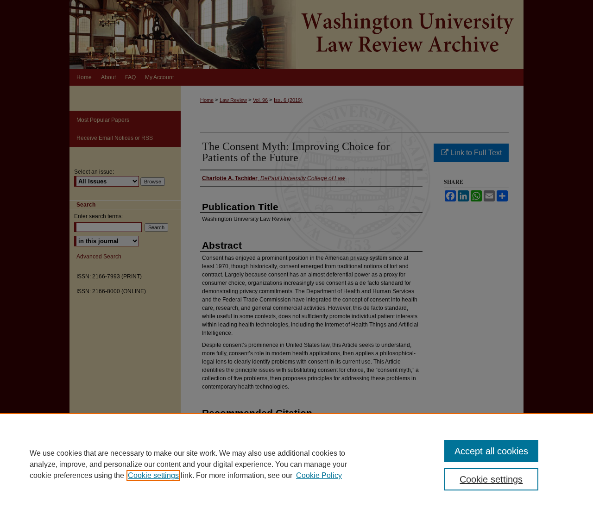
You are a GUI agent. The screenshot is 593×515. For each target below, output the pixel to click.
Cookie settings (153, 475)
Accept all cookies (491, 451)
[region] (296, 464)
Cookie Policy (319, 475)
